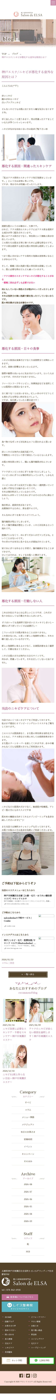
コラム (28, 1110)
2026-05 (28, 1207)
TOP (4, 54)
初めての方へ (10, 1330)
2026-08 (28, 1184)
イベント (28, 1147)
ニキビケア (9, 1348)
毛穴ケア (34, 1343)
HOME (8, 1317)
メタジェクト (28, 1125)
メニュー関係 (28, 1117)
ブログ (15, 54)
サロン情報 (35, 1321)
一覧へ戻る (29, 974)
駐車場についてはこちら (21, 1297)
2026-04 (28, 1214)
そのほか (28, 1161)
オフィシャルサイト (20, 1309)
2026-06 (28, 1199)
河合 (28, 1252)
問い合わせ (9, 1334)
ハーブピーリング (38, 1348)
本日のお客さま (28, 1132)
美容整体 (8, 1352)
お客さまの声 (10, 1326)
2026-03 (28, 1221)
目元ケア (8, 1343)
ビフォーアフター (38, 1317)
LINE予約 (44, 1361)
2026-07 (28, 1192)
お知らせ (34, 1326)
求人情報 (8, 1339)
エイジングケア (37, 1339)
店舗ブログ (9, 1321)
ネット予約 (17, 1361)
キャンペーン (28, 1154)
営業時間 (28, 1139)
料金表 (34, 1334)
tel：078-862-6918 (11, 1290)
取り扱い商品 (36, 1330)
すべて (28, 1103)
